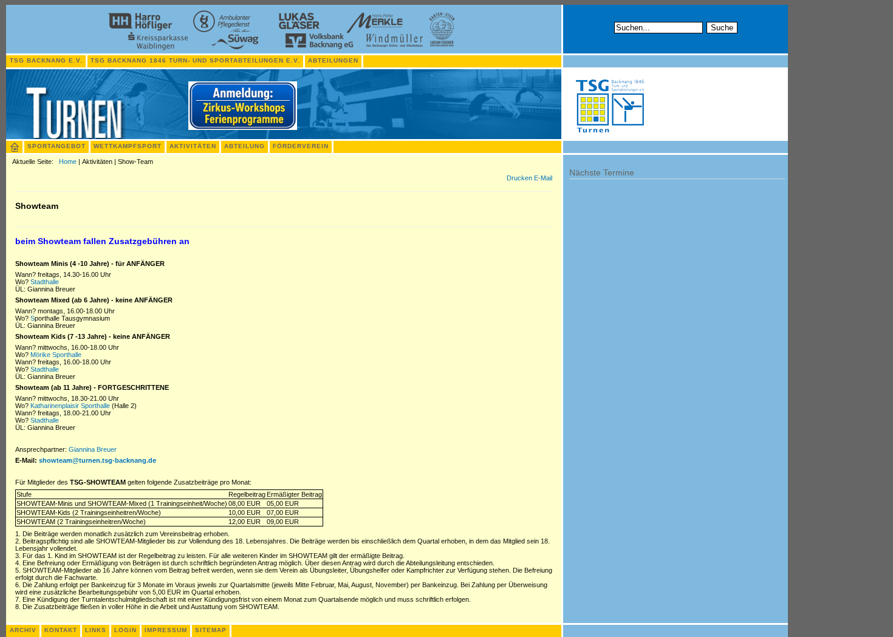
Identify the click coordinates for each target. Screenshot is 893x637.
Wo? (22, 281)
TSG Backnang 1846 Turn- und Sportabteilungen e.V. (195, 60)
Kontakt (60, 630)
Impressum (166, 630)
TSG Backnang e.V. (46, 60)
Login (125, 630)
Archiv (23, 630)
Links (95, 630)
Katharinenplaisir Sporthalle (70, 405)
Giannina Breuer (93, 449)
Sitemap (211, 630)
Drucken (520, 178)
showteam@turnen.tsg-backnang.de (97, 460)
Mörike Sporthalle (55, 354)
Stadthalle (44, 281)
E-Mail (543, 178)
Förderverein (301, 146)
